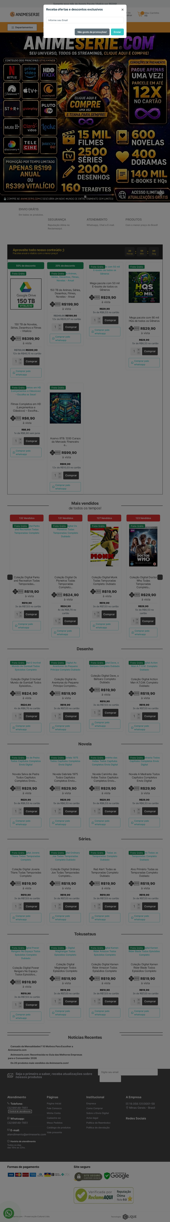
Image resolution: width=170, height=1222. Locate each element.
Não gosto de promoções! (92, 32)
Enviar (117, 32)
